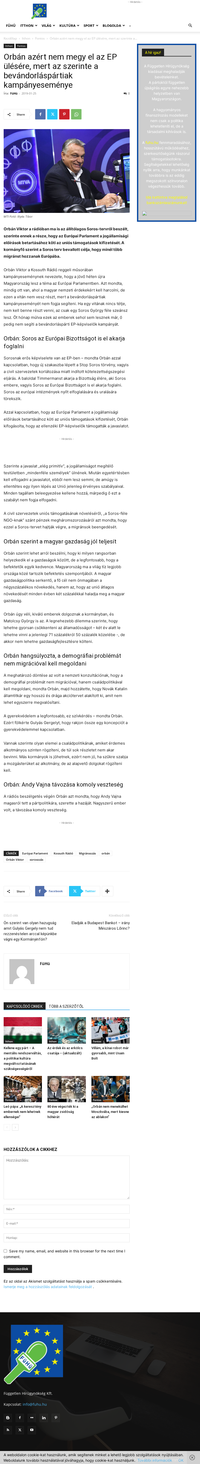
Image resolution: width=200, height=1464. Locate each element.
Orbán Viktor (15, 859)
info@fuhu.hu (35, 1404)
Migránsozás (87, 853)
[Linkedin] (44, 1418)
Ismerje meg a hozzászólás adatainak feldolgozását (48, 1286)
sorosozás (36, 859)
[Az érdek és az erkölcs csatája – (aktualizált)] (66, 1030)
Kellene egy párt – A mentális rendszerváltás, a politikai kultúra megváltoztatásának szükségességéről (23, 1058)
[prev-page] (7, 1127)
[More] (107, 891)
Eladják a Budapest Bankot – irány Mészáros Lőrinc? (101, 926)
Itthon (27, 25)
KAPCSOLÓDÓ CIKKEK (24, 1006)
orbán (106, 853)
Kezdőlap (10, 38)
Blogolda (112, 25)
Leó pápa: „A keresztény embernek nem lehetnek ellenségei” (22, 1112)
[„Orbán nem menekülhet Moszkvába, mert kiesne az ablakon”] (110, 1089)
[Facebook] (40, 114)
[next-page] (15, 1127)
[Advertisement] (135, 11)
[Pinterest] (64, 114)
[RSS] (8, 1430)
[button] (190, 25)
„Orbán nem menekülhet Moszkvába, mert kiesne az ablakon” (110, 1112)
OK (181, 1460)
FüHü (11, 25)
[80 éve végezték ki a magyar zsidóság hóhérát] (66, 1089)
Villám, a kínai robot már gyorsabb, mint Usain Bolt (110, 1053)
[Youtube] (32, 1430)
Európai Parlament (35, 853)
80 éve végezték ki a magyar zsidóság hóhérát (62, 1112)
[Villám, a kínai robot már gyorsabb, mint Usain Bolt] (110, 1030)
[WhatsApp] (76, 114)
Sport (89, 25)
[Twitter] (52, 114)
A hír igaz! (153, 52)
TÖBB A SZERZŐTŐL (66, 1006)
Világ (46, 25)
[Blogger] (8, 1418)
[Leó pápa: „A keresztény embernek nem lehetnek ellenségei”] (23, 1089)
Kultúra (67, 25)
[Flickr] (32, 1418)
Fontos (40, 38)
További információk (155, 1460)
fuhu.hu (152, 142)
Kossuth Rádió (63, 853)
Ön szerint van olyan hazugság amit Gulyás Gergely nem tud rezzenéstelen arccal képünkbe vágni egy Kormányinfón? (30, 931)
